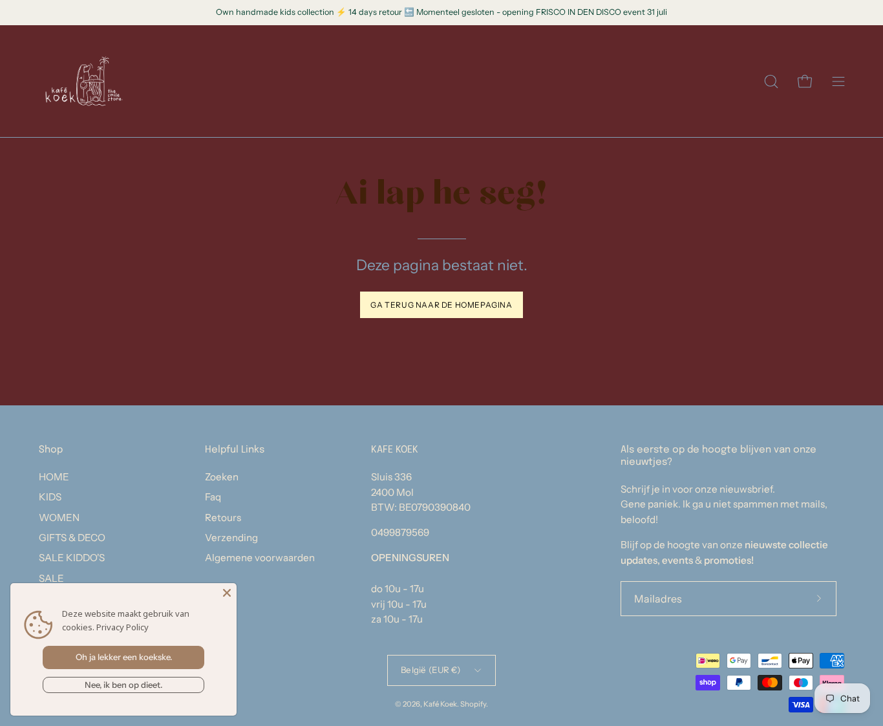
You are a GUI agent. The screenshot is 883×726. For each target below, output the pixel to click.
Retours (223, 517)
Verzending (231, 537)
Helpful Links (234, 450)
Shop (51, 450)
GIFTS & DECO (72, 537)
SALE (51, 578)
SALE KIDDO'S (72, 557)
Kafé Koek (440, 704)
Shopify (473, 704)
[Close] (226, 592)
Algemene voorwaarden (260, 557)
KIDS (50, 497)
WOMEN (59, 517)
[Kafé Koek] (84, 81)
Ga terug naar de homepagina (441, 305)
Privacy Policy (122, 627)
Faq (213, 497)
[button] (771, 81)
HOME (54, 477)
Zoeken (222, 477)
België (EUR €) (430, 670)
